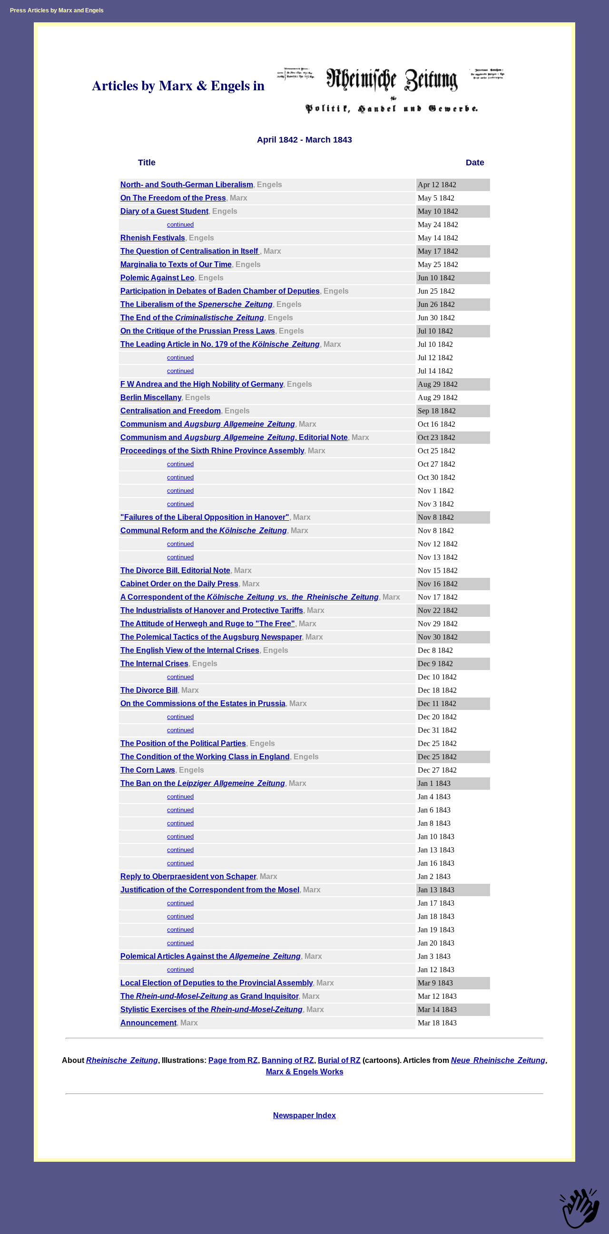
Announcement (148, 1023)
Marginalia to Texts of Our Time (176, 264)
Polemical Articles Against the (210, 956)
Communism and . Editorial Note (234, 437)
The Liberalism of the (196, 304)
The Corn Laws (147, 770)
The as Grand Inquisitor (209, 996)
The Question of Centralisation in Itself (190, 251)
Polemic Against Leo (157, 278)
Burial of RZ (339, 1060)
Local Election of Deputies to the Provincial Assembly (216, 983)
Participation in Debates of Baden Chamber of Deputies (220, 291)
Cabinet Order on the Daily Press (179, 584)
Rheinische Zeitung (122, 1060)
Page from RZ (233, 1060)
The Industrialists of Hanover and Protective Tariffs (211, 610)
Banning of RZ (288, 1060)
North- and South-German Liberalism (186, 185)
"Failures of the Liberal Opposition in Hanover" (204, 517)
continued (180, 224)
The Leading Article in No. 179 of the (220, 344)
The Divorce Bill (148, 690)
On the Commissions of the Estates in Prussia (202, 703)
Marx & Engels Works (305, 1072)
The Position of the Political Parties (183, 743)
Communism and (207, 424)
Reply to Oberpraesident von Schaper (188, 876)
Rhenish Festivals (152, 238)
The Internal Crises (154, 664)
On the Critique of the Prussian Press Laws (197, 331)
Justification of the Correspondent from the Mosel (209, 890)
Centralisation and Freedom (170, 411)
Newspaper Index (304, 1115)
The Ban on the (202, 783)
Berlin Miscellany (150, 397)
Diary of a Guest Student (164, 211)
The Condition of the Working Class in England (205, 757)
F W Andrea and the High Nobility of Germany (201, 384)
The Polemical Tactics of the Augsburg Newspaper (211, 637)
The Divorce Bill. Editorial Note (175, 570)
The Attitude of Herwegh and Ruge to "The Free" (207, 624)
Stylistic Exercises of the (211, 1009)
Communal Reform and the (203, 530)
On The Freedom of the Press (173, 198)
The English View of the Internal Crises (189, 650)
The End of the (192, 318)
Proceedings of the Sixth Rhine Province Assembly (212, 451)
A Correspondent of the (249, 597)
